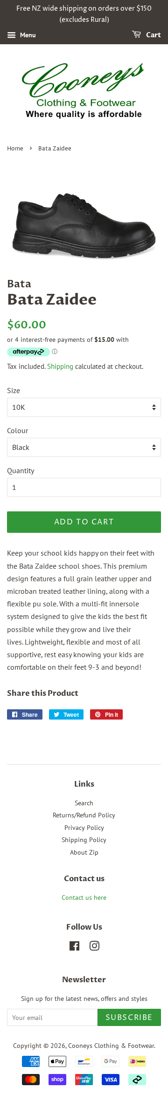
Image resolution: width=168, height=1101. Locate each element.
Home (15, 149)
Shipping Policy (84, 840)
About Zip (84, 852)
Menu (27, 35)
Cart (153, 35)
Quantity (20, 470)
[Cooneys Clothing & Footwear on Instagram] (94, 948)
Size (13, 390)
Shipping (60, 366)
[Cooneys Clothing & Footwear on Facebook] (74, 948)
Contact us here (84, 897)
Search (84, 803)
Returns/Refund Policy (84, 815)
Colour (17, 430)
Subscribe (129, 1018)
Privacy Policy (84, 827)
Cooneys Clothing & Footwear (111, 1045)
